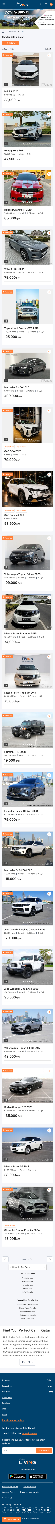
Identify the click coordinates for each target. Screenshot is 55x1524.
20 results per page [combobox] (20, 1267)
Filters (12, 43)
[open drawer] (3, 4)
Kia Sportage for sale (27, 1315)
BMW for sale (27, 1292)
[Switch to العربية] (40, 4)
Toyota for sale (27, 1278)
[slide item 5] (31, 143)
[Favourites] (46, 4)
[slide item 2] (25, 143)
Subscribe (44, 1450)
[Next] (49, 1259)
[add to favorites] (49, 55)
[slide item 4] (29, 143)
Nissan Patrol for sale (27, 1308)
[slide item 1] (23, 84)
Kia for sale (27, 1289)
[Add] (51, 4)
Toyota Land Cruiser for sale (27, 1305)
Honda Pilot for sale (27, 1312)
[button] (22, 4)
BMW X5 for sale (27, 1319)
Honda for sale (27, 1285)
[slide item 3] (27, 143)
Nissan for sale (27, 1282)
